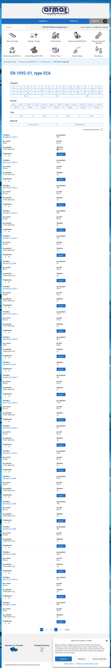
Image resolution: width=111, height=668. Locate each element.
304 (78, 93)
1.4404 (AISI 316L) (79, 124)
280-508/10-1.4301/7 (10, 213)
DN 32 (44, 104)
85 (35, 90)
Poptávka (98, 21)
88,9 (42, 90)
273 (71, 93)
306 (85, 93)
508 (57, 96)
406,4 (25, 96)
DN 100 (82, 104)
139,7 (92, 90)
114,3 (70, 90)
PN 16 (68, 116)
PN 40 (91, 116)
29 (35, 87)
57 (92, 87)
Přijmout (63, 659)
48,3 (78, 87)
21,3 (21, 87)
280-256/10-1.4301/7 (10, 377)
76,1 (20, 90)
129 (78, 90)
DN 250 (30, 107)
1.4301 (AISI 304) (33, 124)
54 (85, 87)
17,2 (13, 87)
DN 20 (29, 104)
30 (42, 87)
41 (56, 87)
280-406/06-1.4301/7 (10, 288)
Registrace (43, 21)
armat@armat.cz (61, 27)
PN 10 (44, 116)
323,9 (92, 93)
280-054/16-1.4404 (9, 263)
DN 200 (17, 107)
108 (63, 90)
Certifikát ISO (96, 27)
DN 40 (51, 104)
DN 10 (14, 104)
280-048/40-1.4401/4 (10, 339)
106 (56, 90)
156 (13, 93)
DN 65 (67, 104)
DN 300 (43, 107)
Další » (67, 629)
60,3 (99, 87)
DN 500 (83, 107)
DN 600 (96, 107)
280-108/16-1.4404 (9, 503)
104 (49, 90)
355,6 (99, 93)
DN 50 (59, 104)
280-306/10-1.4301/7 (10, 238)
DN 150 (99, 104)
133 (85, 90)
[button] (107, 641)
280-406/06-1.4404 (9, 554)
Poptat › (61, 154)
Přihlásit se (73, 21)
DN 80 (74, 104)
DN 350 (56, 107)
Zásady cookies (69, 663)
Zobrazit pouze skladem (91, 129)
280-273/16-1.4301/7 (10, 428)
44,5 (71, 87)
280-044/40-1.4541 (9, 364)
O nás (82, 27)
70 (13, 90)
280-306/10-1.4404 (9, 529)
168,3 (28, 93)
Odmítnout (81, 659)
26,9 (28, 87)
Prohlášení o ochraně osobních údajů (87, 663)
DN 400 (70, 107)
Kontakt (105, 27)
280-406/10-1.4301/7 (10, 453)
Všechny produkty (10, 62)
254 (56, 93)
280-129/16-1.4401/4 (10, 579)
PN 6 (21, 116)
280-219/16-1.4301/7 (10, 162)
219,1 (49, 93)
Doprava (88, 27)
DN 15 (21, 104)
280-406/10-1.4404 (9, 478)
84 (28, 90)
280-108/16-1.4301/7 (10, 187)
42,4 (63, 87)
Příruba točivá (46, 62)
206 (42, 93)
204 (35, 93)
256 (64, 93)
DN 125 (90, 104)
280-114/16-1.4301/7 (10, 314)
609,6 (87, 96)
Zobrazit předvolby (99, 659)
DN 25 (36, 104)
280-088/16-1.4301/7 (10, 137)
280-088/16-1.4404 (9, 604)
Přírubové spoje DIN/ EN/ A (29, 62)
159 (21, 93)
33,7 (49, 87)
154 (99, 90)
